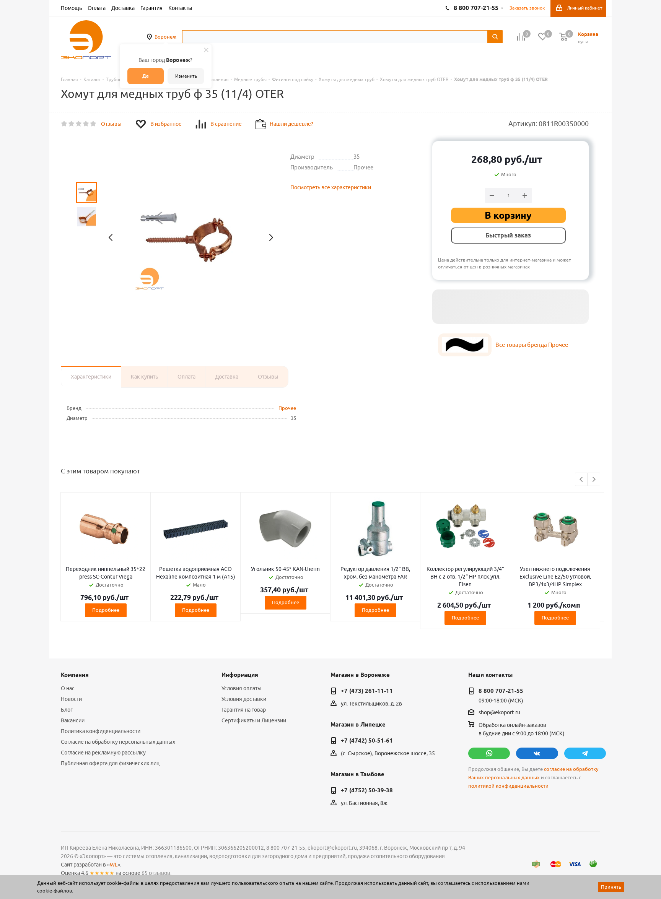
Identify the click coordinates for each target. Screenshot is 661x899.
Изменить (186, 76)
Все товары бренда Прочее (531, 344)
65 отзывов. (156, 873)
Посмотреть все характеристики (330, 187)
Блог (67, 710)
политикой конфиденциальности (508, 786)
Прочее (287, 408)
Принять (611, 887)
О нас (68, 688)
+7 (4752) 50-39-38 (367, 790)
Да (145, 76)
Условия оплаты (241, 688)
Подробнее (105, 610)
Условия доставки (243, 699)
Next (594, 479)
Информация (239, 674)
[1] (64, 124)
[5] (93, 124)
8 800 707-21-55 (501, 691)
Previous (581, 479)
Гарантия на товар (243, 710)
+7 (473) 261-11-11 (367, 691)
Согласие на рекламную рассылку (103, 752)
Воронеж (165, 37)
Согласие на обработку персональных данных (118, 742)
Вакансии (73, 720)
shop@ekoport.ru (499, 713)
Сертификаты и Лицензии (253, 720)
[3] (79, 124)
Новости (71, 699)
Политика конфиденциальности (100, 731)
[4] (86, 124)
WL (113, 865)
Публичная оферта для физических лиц (110, 763)
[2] (71, 124)
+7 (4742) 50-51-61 (367, 740)
